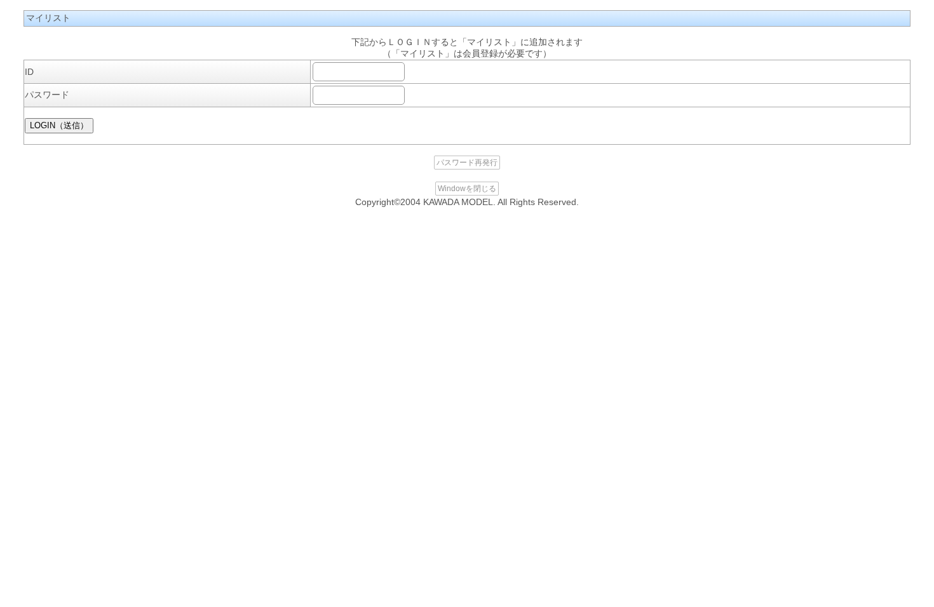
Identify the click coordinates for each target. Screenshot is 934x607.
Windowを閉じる (467, 188)
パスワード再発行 (467, 162)
